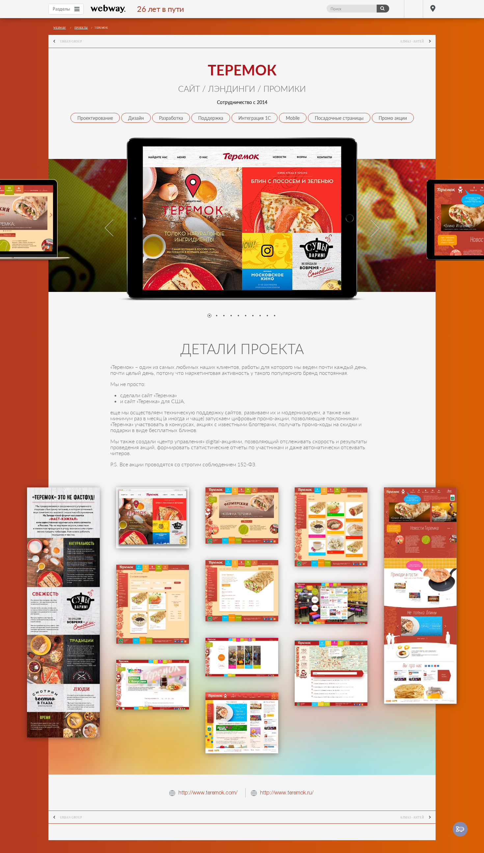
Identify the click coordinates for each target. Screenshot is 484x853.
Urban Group (71, 41)
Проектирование (95, 118)
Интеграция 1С (254, 118)
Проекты (81, 27)
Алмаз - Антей (412, 41)
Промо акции (393, 118)
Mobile (293, 118)
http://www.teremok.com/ (207, 792)
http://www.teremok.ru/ (286, 792)
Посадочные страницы (339, 118)
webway (108, 9)
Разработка (171, 118)
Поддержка (210, 118)
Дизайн (136, 118)
